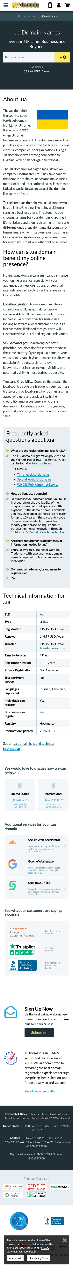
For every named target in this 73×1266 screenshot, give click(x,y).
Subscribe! (39, 1033)
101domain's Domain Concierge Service (37, 532)
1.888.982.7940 (19, 799)
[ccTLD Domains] (25, 16)
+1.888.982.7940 (36, 1146)
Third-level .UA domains (33, 474)
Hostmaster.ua (42, 463)
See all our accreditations (41, 1091)
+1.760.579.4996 (43, 1142)
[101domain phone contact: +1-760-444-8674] (50, 6)
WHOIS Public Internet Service (37, 484)
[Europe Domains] (29, 16)
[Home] (19, 16)
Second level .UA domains (34, 479)
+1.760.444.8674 (53, 799)
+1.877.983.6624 (13, 1142)
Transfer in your (52, 648)
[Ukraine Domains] (34, 16)
